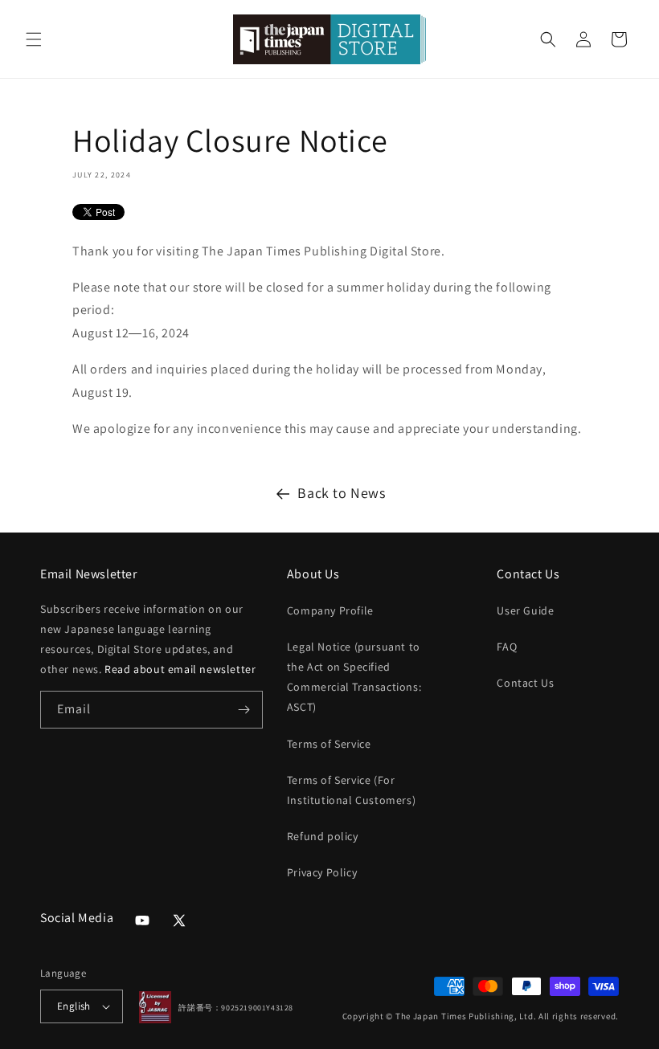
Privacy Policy (322, 872)
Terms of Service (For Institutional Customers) (351, 790)
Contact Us (525, 683)
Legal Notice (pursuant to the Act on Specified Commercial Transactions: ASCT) (354, 677)
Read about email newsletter (180, 669)
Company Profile (330, 610)
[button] (33, 39)
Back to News (341, 493)
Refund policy (322, 836)
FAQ (507, 646)
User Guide (525, 610)
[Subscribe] (244, 710)
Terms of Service (329, 744)
